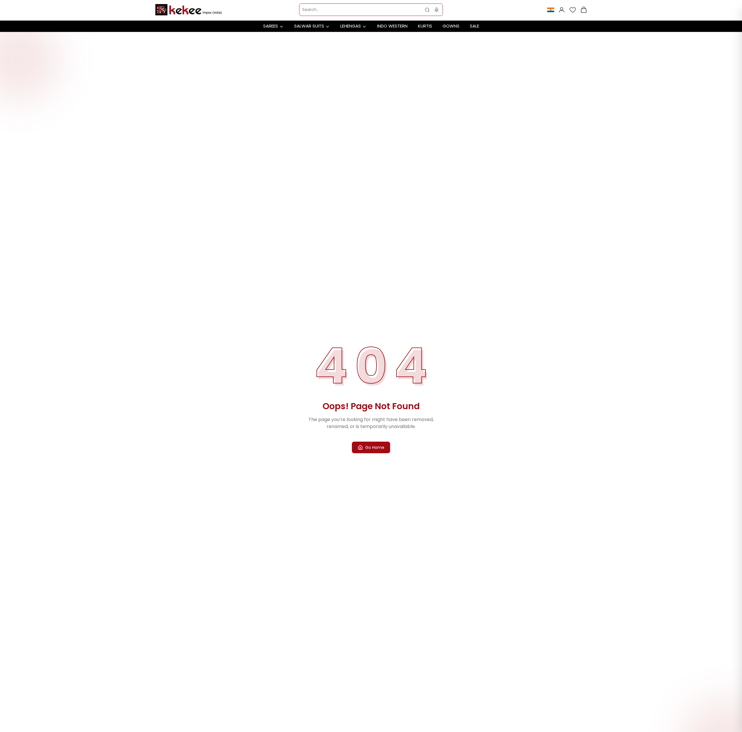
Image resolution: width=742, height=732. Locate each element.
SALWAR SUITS (309, 26)
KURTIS (425, 26)
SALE (474, 26)
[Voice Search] (436, 10)
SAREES (270, 26)
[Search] (427, 10)
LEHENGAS (350, 26)
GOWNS (451, 26)
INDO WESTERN (392, 26)
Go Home (374, 447)
